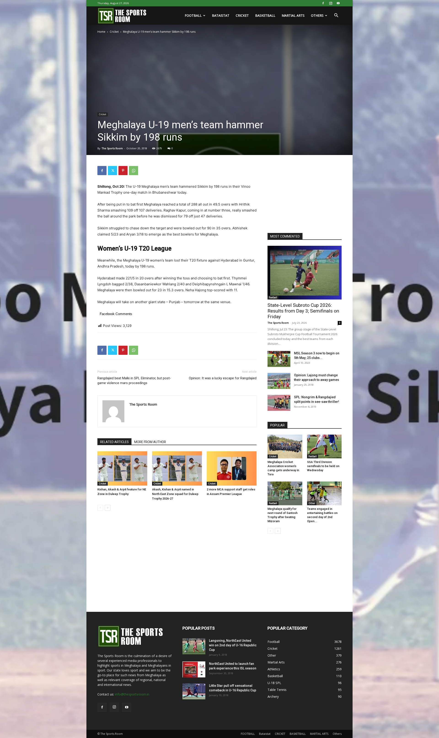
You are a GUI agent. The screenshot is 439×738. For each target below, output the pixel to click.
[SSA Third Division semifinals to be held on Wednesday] (324, 446)
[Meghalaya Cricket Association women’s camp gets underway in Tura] (285, 446)
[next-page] (107, 508)
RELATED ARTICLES (114, 442)
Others (317, 15)
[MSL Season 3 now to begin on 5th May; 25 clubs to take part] (279, 359)
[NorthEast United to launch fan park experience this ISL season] (193, 669)
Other (311, 503)
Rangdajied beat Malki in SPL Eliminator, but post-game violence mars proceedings (134, 380)
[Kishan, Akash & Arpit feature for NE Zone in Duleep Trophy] (122, 468)
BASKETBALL (265, 15)
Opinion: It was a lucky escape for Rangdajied (223, 378)
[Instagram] (330, 3)
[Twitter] (112, 170)
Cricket (114, 32)
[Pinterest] (123, 170)
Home (101, 32)
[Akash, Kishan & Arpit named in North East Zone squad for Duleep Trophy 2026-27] (177, 468)
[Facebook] (323, 3)
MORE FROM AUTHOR (150, 442)
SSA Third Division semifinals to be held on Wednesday (323, 466)
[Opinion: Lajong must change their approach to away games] (279, 381)
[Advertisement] (302, 194)
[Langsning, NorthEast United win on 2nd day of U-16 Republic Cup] (193, 646)
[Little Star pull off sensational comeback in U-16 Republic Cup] (193, 691)
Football (273, 297)
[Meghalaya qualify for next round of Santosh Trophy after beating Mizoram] (285, 493)
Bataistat (220, 15)
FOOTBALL (193, 15)
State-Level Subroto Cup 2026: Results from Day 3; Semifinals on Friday (303, 310)
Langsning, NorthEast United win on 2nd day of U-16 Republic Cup (233, 645)
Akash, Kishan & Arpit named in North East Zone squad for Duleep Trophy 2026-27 (175, 494)
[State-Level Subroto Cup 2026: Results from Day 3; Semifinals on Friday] (305, 272)
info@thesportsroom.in (132, 694)
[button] (336, 16)
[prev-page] (100, 508)
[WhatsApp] (133, 170)
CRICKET (242, 15)
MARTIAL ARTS (293, 15)
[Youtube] (338, 3)
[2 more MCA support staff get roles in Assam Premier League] (232, 468)
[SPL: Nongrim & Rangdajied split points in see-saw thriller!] (279, 403)
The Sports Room (112, 148)
